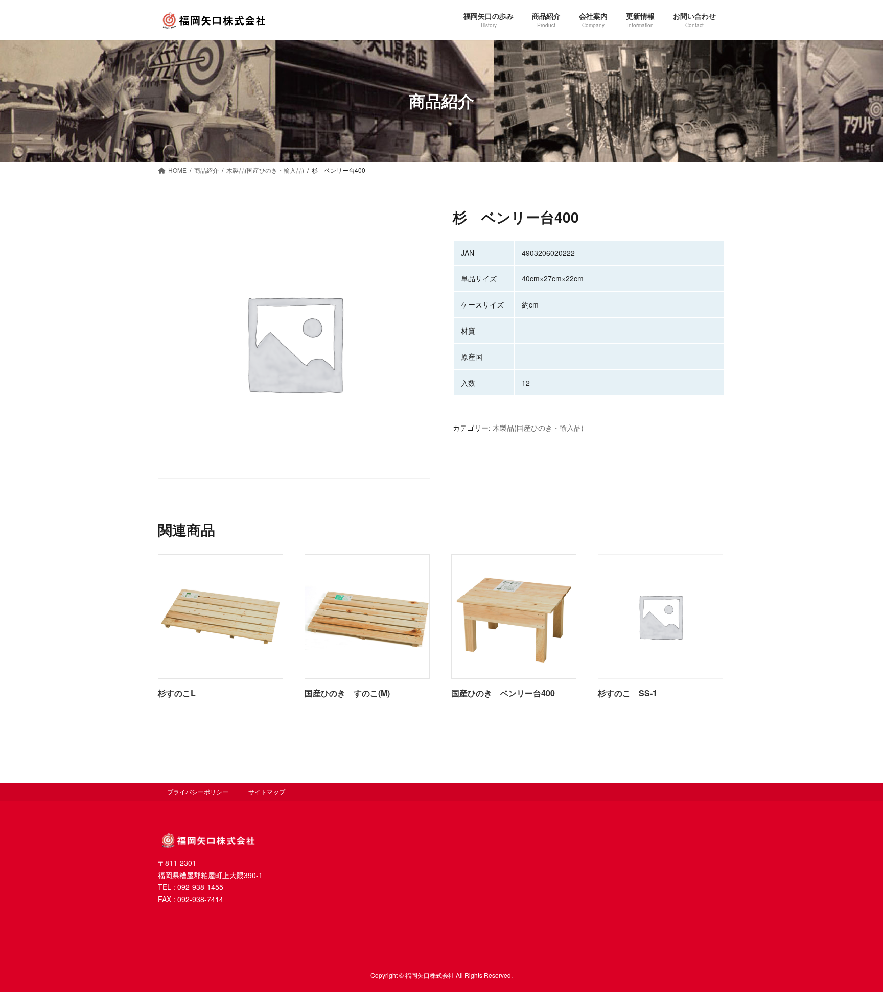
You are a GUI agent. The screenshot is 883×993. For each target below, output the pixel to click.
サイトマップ (266, 791)
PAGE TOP (853, 953)
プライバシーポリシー (197, 791)
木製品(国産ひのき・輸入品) (538, 427)
